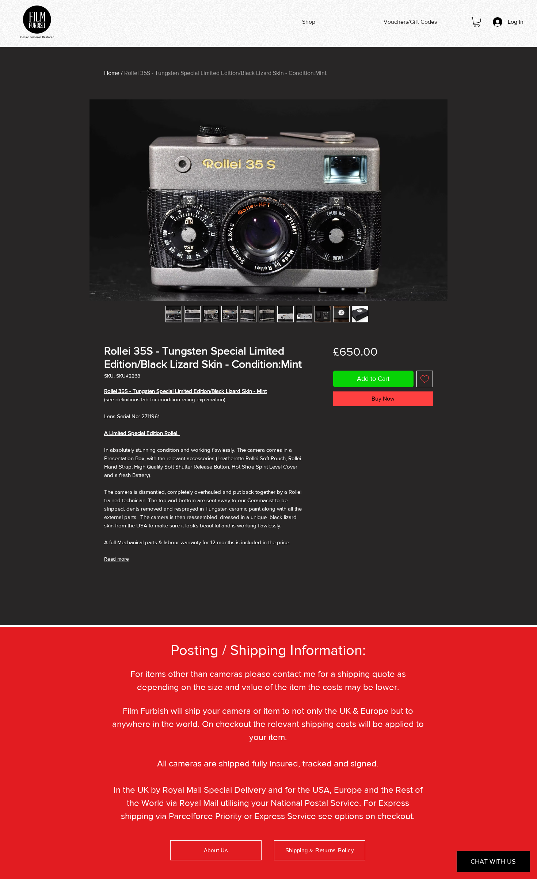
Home (111, 73)
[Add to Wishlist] (424, 379)
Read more (116, 559)
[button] (477, 22)
